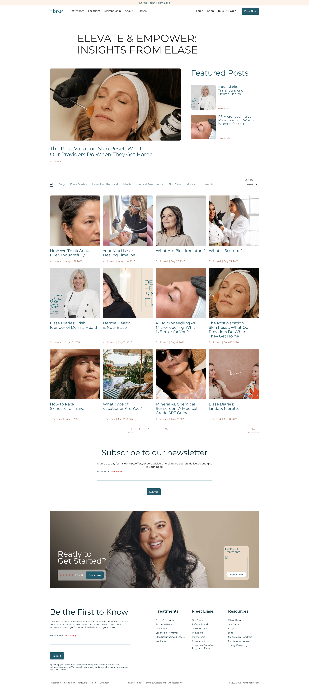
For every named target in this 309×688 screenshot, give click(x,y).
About (129, 10)
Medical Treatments (150, 184)
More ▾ (191, 184)
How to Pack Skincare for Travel (67, 406)
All (51, 184)
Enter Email (109, 471)
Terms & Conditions (155, 682)
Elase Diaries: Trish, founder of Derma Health (231, 90)
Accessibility (176, 682)
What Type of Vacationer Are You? (122, 406)
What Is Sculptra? (226, 250)
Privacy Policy (134, 682)
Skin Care (175, 184)
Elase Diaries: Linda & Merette (224, 406)
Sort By (249, 179)
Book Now (250, 11)
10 (166, 429)
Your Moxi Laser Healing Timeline (119, 252)
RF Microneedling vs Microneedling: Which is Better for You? (236, 120)
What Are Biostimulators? (181, 250)
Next (253, 429)
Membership (112, 10)
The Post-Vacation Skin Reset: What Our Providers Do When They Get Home (101, 151)
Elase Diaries (78, 184)
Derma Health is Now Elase (116, 325)
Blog (62, 184)
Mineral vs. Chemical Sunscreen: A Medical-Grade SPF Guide (177, 408)
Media (127, 184)
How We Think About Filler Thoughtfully (70, 252)
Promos (142, 10)
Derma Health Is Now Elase (154, 2)
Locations (94, 10)
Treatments (76, 10)
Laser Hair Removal (105, 184)
